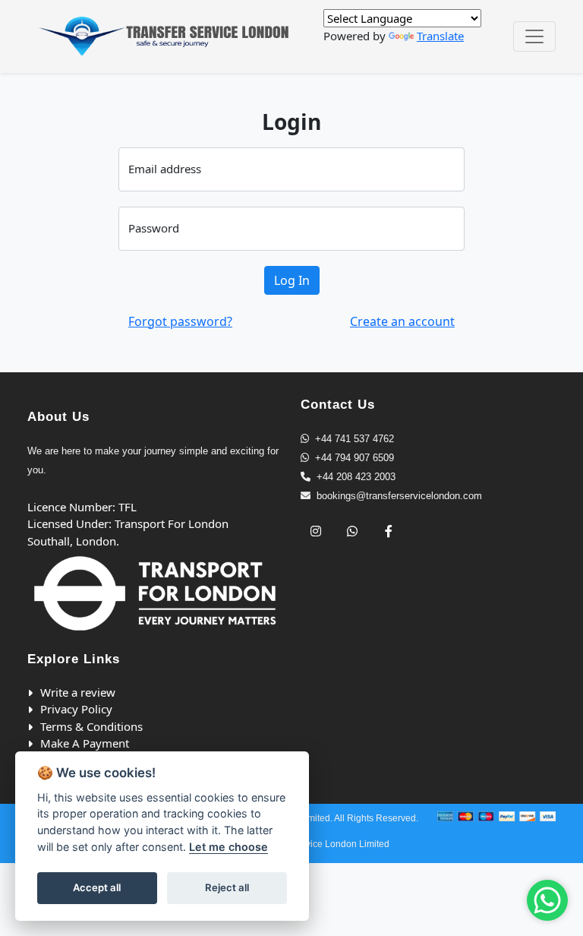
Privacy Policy (76, 708)
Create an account (402, 321)
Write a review (77, 692)
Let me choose (228, 846)
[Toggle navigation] (534, 36)
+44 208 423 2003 (356, 476)
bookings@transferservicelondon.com (399, 495)
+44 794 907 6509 (354, 457)
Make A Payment (84, 743)
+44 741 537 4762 (354, 438)
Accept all (97, 887)
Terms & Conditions (91, 726)
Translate (440, 35)
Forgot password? (180, 321)
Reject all (227, 887)
